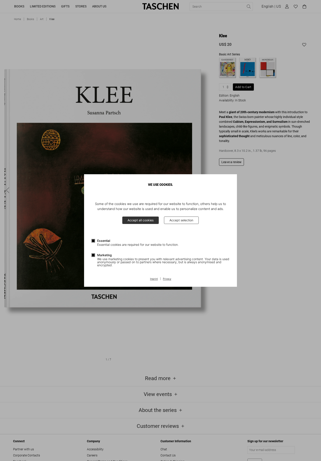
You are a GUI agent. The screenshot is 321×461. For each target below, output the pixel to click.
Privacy (167, 279)
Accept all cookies (141, 220)
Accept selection (181, 220)
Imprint (154, 279)
